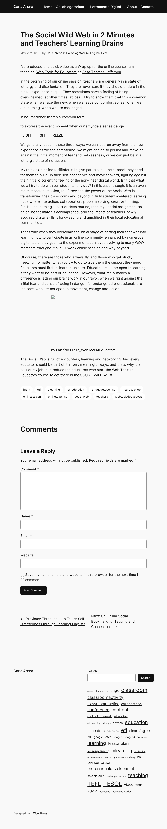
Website (27, 555)
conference (98, 709)
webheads (104, 791)
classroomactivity (105, 697)
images (117, 737)
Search (92, 671)
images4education (136, 737)
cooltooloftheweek (99, 716)
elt (148, 731)
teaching (138, 775)
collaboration (131, 704)
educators (96, 730)
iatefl (108, 737)
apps (90, 691)
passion (108, 757)
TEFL (94, 783)
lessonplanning (98, 751)
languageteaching (103, 389)
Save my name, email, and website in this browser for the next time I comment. (81, 577)
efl (124, 730)
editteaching (121, 716)
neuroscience (132, 389)
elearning (54, 389)
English (95, 53)
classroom (134, 690)
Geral (104, 53)
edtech (118, 723)
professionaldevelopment (110, 768)
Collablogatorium (70, 7)
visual (139, 784)
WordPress (40, 813)
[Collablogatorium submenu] (86, 7)
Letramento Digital (105, 7)
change (112, 690)
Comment (29, 469)
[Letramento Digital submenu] (123, 7)
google (98, 737)
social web (82, 396)
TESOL (112, 783)
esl (89, 737)
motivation (139, 751)
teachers (102, 396)
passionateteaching (124, 757)
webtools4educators (128, 396)
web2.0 (92, 791)
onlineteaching (57, 396)
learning (96, 743)
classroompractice (103, 703)
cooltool (119, 709)
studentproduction (116, 776)
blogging (99, 691)
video (128, 784)
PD (139, 757)
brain (26, 389)
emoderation (75, 389)
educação (113, 731)
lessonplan (118, 743)
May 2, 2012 (28, 53)
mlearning (121, 750)
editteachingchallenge (99, 723)
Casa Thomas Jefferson (101, 72)
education (136, 722)
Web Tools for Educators (56, 72)
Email (26, 536)
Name (26, 516)
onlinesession (32, 396)
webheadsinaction (121, 791)
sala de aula (95, 776)
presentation (99, 762)
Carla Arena (23, 6)
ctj (39, 389)
